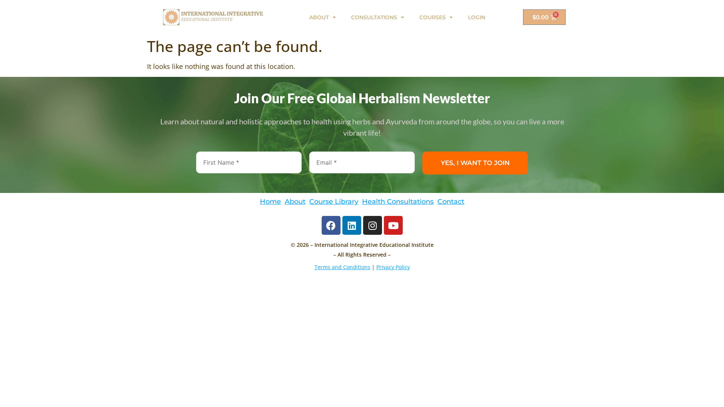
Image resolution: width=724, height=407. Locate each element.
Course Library (333, 201)
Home (270, 201)
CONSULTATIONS (374, 17)
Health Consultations (398, 201)
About (295, 201)
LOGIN (476, 17)
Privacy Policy (393, 267)
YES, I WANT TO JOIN (475, 163)
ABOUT (319, 17)
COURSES (432, 17)
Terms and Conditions (342, 267)
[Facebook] (331, 225)
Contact (450, 201)
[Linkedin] (351, 225)
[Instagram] (372, 225)
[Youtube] (393, 225)
